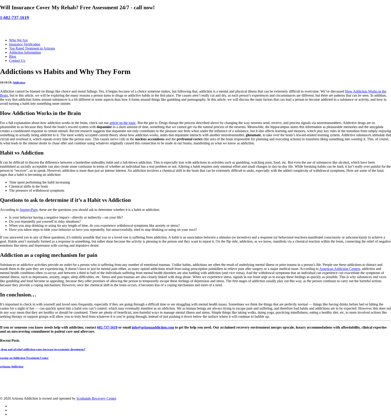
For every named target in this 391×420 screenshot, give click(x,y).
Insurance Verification (24, 44)
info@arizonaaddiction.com (153, 327)
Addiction (19, 82)
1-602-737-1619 (14, 17)
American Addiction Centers (339, 269)
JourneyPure (29, 210)
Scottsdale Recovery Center (96, 398)
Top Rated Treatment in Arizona (32, 48)
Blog (12, 56)
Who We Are (18, 40)
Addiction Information (25, 52)
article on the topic (123, 123)
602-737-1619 (107, 327)
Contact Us (17, 60)
